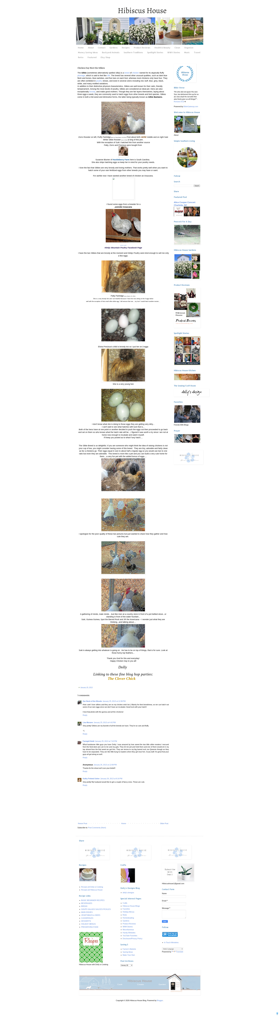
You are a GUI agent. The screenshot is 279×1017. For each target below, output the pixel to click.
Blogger (160, 1000)
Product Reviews (142, 47)
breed (126, 73)
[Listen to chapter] (185, 102)
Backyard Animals (110, 52)
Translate (179, 952)
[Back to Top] (277, 1014)
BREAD (84, 906)
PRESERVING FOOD (89, 927)
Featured (92, 57)
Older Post (164, 823)
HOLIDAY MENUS (88, 924)
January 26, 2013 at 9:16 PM (111, 779)
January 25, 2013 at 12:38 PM (114, 701)
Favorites (126, 909)
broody (92, 92)
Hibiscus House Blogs (131, 906)
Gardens (114, 47)
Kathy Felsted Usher (91, 779)
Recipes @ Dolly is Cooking (92, 887)
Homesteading (128, 918)
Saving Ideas (128, 952)
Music (187, 52)
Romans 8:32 (179, 102)
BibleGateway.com (191, 106)
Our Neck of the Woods (92, 701)
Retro (80, 57)
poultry (99, 81)
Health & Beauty (162, 47)
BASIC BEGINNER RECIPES (93, 900)
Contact (101, 47)
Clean (177, 47)
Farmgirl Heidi (88, 741)
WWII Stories (173, 52)
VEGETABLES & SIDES (90, 915)
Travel (197, 52)
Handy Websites (129, 933)
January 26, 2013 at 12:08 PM (105, 765)
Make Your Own (129, 955)
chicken (135, 73)
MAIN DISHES (87, 912)
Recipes (126, 47)
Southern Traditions (133, 52)
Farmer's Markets (129, 949)
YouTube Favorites (130, 936)
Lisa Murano (88, 722)
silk (108, 75)
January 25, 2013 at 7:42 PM (106, 741)
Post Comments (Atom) (97, 828)
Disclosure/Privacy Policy (132, 939)
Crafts (125, 903)
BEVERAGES (86, 903)
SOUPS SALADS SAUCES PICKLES (96, 909)
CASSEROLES (87, 918)
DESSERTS (86, 921)
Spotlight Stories (155, 52)
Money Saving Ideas (88, 52)
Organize (188, 47)
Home (81, 47)
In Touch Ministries (171, 942)
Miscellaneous (128, 930)
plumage (81, 75)
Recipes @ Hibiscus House (92, 890)
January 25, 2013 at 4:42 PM (105, 722)
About (91, 47)
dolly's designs (128, 893)
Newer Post (82, 823)
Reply (85, 715)
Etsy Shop (105, 57)
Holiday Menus (128, 912)
